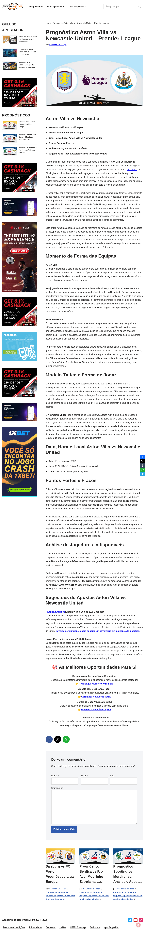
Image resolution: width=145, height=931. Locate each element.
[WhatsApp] (66, 739)
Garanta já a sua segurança (96, 697)
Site (112, 775)
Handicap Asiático (55, 612)
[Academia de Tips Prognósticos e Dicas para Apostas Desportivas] (13, 6)
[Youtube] (135, 920)
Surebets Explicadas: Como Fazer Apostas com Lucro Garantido (27, 64)
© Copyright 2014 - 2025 (35, 920)
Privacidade (35, 927)
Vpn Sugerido (111, 927)
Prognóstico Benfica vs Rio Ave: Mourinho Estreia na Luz (27, 137)
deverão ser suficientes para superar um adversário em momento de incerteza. (98, 631)
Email (84, 775)
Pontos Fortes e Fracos (61, 143)
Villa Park (132, 169)
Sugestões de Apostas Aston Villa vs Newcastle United (77, 154)
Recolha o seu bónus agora (96, 709)
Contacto (51, 927)
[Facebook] (49, 739)
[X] (57, 739)
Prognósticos (36, 6)
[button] (85, 6)
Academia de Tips (57, 45)
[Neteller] (19, 360)
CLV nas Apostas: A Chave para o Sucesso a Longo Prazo (27, 51)
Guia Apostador (55, 6)
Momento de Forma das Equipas (65, 127)
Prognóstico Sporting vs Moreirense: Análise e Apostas (28, 150)
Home (48, 23)
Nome (55, 775)
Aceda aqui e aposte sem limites (96, 684)
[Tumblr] (142, 465)
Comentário (57, 788)
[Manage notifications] (138, 925)
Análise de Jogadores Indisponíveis (67, 148)
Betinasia (95, 927)
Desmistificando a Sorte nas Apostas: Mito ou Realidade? (28, 39)
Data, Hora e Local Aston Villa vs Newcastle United (75, 138)
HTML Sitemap (78, 927)
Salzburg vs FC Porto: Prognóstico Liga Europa (27, 124)
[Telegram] (142, 474)
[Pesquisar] (140, 6)
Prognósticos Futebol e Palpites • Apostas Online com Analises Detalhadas (60, 895)
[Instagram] (141, 920)
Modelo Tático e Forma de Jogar (65, 132)
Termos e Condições (14, 927)
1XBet (62, 927)
